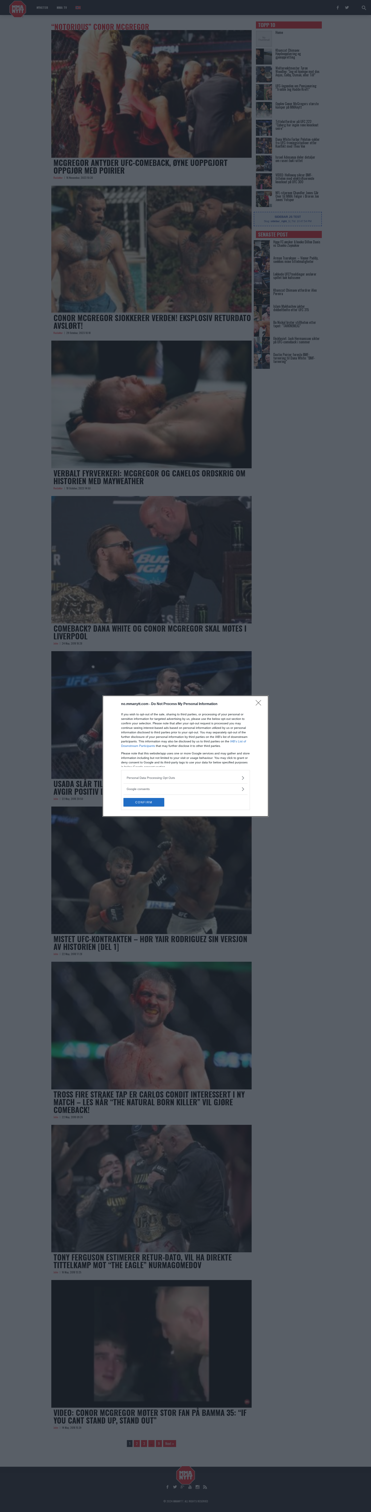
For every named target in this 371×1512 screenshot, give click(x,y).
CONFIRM (143, 802)
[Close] (260, 704)
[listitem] (185, 778)
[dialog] (185, 756)
